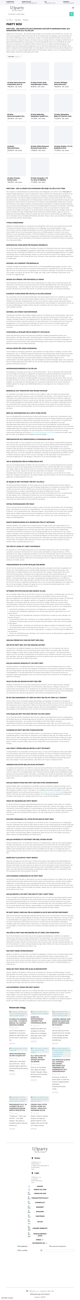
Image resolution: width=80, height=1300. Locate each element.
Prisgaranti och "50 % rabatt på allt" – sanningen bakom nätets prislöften (18, 1107)
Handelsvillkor (40, 1193)
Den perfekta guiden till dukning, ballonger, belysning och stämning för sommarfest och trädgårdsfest (61, 1065)
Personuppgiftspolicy (40, 1198)
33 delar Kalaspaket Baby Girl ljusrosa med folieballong (62, 116)
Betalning (40, 1211)
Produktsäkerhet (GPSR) (40, 1235)
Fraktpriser (40, 1216)
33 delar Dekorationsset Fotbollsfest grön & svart (16, 84)
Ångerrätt (40, 1207)
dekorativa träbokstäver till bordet (55, 627)
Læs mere (12, 1043)
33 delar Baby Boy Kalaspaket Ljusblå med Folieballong (40, 116)
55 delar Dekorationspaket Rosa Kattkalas (16, 116)
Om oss (40, 1222)
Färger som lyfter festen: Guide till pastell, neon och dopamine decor (39, 1107)
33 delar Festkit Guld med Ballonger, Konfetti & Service (40, 84)
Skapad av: (40, 1297)
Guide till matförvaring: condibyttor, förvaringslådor (38, 1020)
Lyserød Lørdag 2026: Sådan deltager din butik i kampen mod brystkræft (61, 1022)
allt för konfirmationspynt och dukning (43, 432)
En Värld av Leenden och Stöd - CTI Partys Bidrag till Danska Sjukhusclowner (18, 1022)
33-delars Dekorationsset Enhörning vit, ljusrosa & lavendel (15, 149)
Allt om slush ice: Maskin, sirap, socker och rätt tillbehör (38, 1059)
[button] (14, 56)
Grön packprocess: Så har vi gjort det (17, 1055)
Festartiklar (18, 20)
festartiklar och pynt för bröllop (50, 792)
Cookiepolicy (40, 1202)
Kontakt (40, 1186)
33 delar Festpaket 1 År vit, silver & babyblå (39, 179)
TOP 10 (10, 20)
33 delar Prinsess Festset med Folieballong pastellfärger (13, 181)
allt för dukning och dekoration (50, 325)
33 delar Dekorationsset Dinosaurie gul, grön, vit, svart (40, 148)
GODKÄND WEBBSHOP (40, 1228)
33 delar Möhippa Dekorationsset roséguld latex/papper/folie (61, 85)
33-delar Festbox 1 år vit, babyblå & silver (63, 147)
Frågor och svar (40, 1189)
